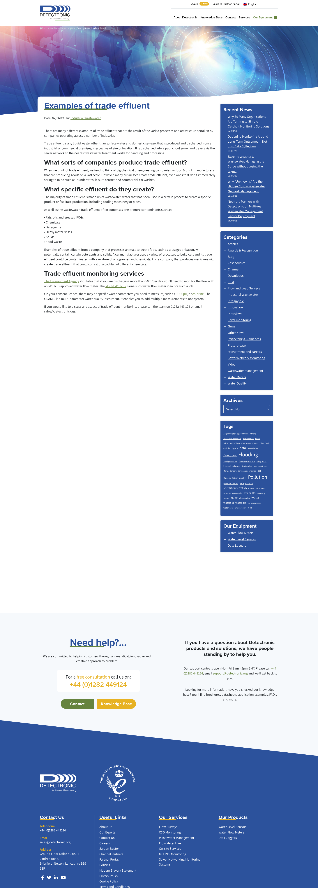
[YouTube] (63, 878)
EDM (231, 282)
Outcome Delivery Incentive (234, 478)
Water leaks (228, 507)
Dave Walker (253, 448)
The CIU (234, 498)
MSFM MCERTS (115, 286)
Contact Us (106, 837)
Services (244, 17)
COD (179, 294)
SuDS (252, 493)
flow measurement (247, 461)
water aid (240, 502)
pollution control (230, 483)
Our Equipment (263, 17)
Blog (231, 256)
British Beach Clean (231, 443)
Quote (199, 4)
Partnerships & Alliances (244, 339)
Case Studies (236, 263)
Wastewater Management (176, 837)
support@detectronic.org (230, 673)
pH (185, 294)
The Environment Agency (61, 281)
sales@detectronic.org (55, 842)
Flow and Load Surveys (244, 288)
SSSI (246, 493)
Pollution (257, 476)
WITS (250, 507)
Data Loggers (228, 837)
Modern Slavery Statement (117, 870)
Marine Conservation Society (235, 471)
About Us (105, 827)
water (255, 497)
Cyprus (235, 448)
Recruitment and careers (245, 351)
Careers (104, 843)
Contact (230, 17)
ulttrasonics (244, 498)
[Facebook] (42, 878)
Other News (236, 333)
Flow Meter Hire (170, 843)
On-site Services (170, 848)
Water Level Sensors (232, 827)
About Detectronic (185, 17)
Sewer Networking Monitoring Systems (179, 861)
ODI (259, 471)
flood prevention (230, 461)
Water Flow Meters (231, 832)
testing (226, 498)
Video (232, 364)
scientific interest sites (236, 488)
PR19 (242, 483)
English (252, 4)
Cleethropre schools (249, 443)
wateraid (228, 502)
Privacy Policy (108, 876)
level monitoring (261, 466)
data (243, 448)
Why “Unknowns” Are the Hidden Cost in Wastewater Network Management (246, 186)
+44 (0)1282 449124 (53, 830)
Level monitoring (239, 320)
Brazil (257, 438)
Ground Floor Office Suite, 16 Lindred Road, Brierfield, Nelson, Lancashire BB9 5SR (63, 861)
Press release (237, 345)
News (231, 326)
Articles (68, 28)
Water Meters (237, 377)
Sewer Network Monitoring (246, 358)
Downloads (235, 275)
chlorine (198, 294)
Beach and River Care (232, 438)
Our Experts (107, 832)
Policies (104, 865)
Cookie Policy (108, 881)
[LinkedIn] (56, 878)
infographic (261, 461)
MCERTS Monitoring (172, 854)
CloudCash (264, 443)
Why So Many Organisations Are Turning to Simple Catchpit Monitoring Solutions (248, 121)
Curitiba (226, 448)
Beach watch (248, 438)
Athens (253, 433)
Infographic (236, 301)
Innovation (235, 307)
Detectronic (230, 455)
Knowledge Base (211, 17)
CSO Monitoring (170, 832)
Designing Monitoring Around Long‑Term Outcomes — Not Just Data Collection (248, 141)
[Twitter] (49, 878)
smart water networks (232, 493)
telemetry (261, 493)
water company (254, 503)
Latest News (54, 28)
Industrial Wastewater (85, 118)
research (249, 483)
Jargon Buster (109, 848)
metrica (252, 471)
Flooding (248, 454)
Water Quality (237, 383)
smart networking (258, 488)
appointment (242, 433)
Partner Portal (109, 859)
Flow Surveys (168, 827)
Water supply (240, 507)
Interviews (235, 314)
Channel (233, 269)
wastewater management (245, 370)
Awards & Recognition (243, 250)
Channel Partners (111, 854)
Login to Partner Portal (226, 4)
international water (231, 466)
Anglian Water (229, 433)
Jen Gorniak (247, 466)
